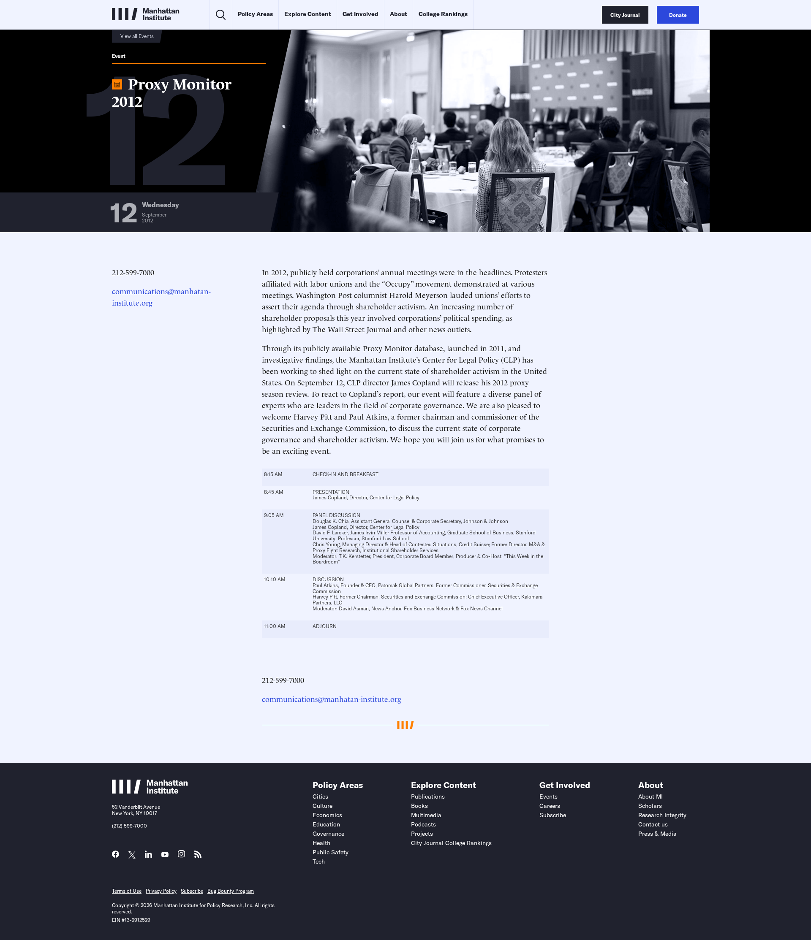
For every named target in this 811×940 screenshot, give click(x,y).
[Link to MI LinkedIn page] (148, 856)
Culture (322, 806)
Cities (320, 796)
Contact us (653, 824)
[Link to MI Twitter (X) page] (132, 855)
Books (419, 806)
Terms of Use (127, 891)
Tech (319, 861)
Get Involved (360, 14)
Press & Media (657, 833)
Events (548, 796)
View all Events (137, 36)
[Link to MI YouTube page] (165, 855)
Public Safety (330, 852)
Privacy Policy (161, 891)
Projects (422, 833)
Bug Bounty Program (230, 891)
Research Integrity (662, 815)
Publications (428, 796)
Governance (328, 833)
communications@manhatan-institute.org (331, 698)
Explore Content (307, 14)
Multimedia (426, 815)
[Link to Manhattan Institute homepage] (150, 791)
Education (326, 824)
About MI (650, 796)
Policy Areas (255, 14)
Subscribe (552, 815)
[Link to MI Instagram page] (181, 856)
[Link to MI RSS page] (197, 856)
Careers (549, 806)
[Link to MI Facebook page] (115, 856)
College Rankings (443, 14)
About (398, 14)
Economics (327, 815)
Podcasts (423, 824)
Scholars (650, 806)
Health (321, 843)
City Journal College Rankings (451, 843)
